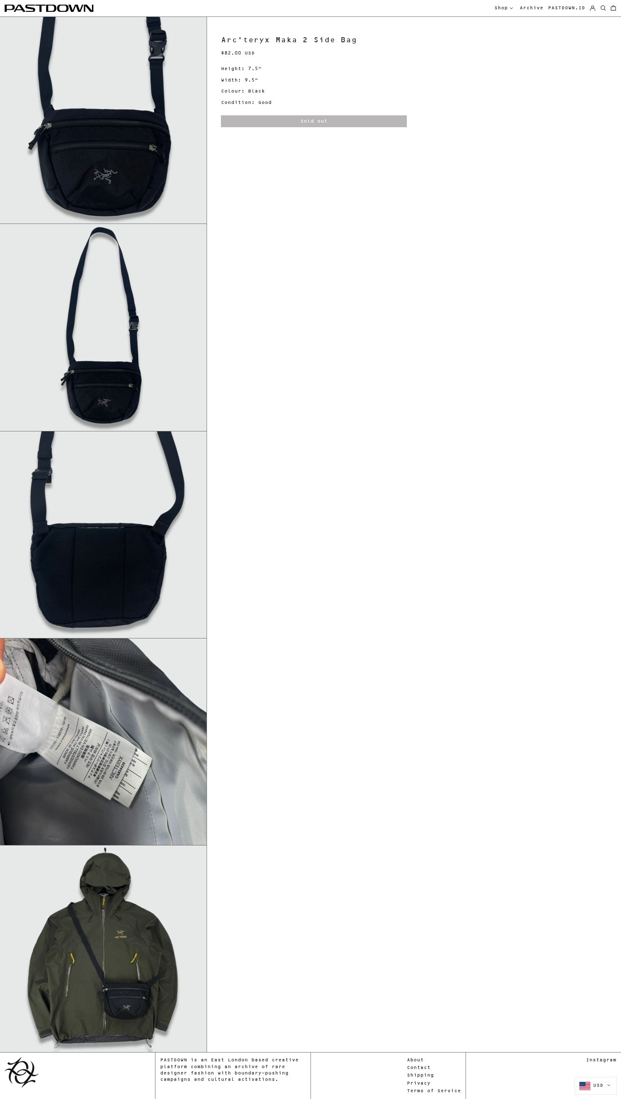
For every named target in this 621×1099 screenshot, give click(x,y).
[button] (613, 8)
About (415, 1060)
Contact (418, 1068)
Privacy (418, 1083)
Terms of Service (434, 1091)
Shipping (420, 1075)
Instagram (601, 1060)
